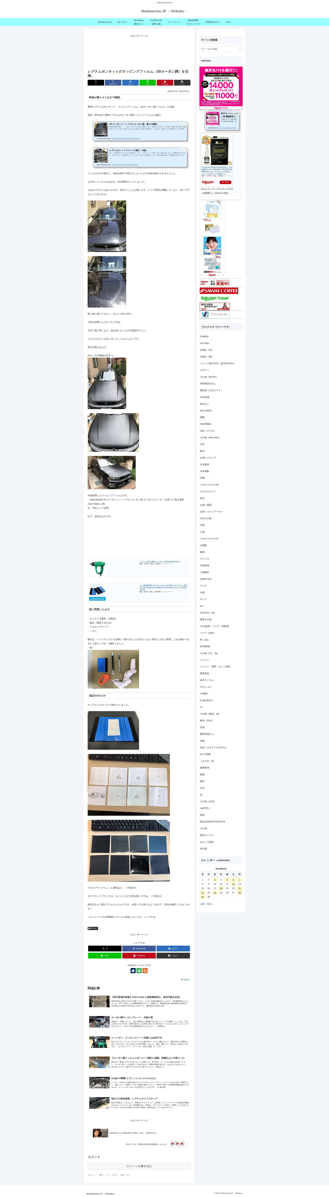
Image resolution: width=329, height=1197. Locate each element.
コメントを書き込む (139, 1166)
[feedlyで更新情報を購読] (139, 970)
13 (233, 884)
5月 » (209, 903)
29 (202, 897)
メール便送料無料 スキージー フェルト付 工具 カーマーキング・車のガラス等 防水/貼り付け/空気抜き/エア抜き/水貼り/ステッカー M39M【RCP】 (163, 587)
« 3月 (202, 903)
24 (215, 892)
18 (221, 888)
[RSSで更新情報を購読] (145, 970)
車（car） (93, 928)
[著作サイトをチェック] (133, 970)
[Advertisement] (139, 51)
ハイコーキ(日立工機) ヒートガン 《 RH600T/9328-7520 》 (160, 561)
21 (239, 888)
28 (239, 892)
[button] (182, 83)
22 (202, 892)
